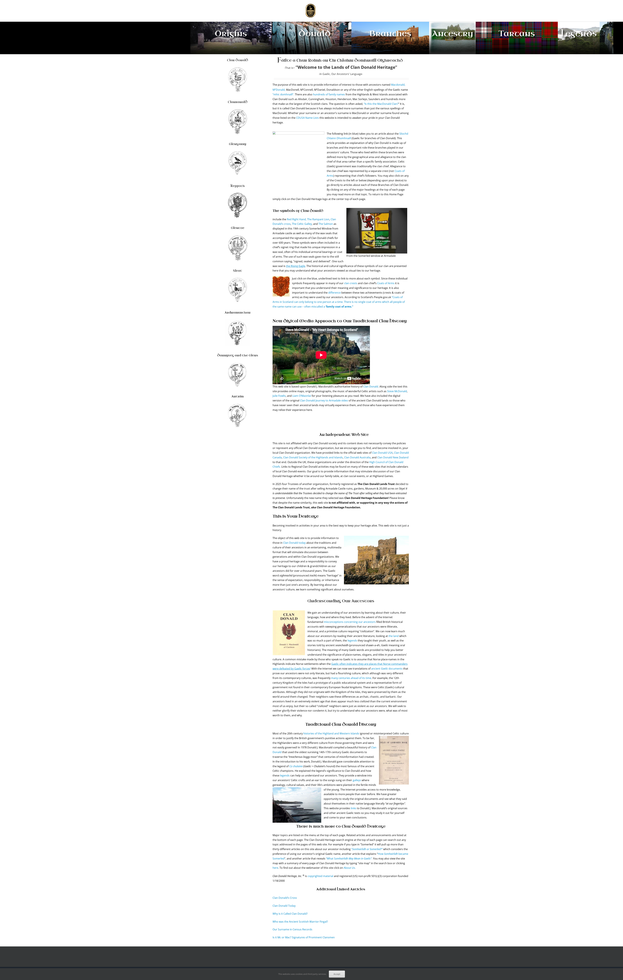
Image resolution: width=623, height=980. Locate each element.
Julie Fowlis (279, 396)
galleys (357, 780)
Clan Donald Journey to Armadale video (324, 400)
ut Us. (352, 868)
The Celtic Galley (302, 224)
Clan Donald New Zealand (393, 457)
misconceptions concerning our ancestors (350, 622)
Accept (337, 974)
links (353, 808)
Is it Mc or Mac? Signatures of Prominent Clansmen (304, 937)
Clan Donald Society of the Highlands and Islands (313, 457)
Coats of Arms (386, 283)
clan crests (351, 283)
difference (334, 292)
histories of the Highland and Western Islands (331, 733)
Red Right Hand (296, 219)
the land (394, 636)
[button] (371, 11)
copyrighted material (320, 876)
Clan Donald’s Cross (285, 898)
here (275, 868)
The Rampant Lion (318, 219)
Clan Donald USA (382, 452)
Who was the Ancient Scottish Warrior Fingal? (300, 921)
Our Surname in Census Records (292, 929)
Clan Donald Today (284, 905)
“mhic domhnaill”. (283, 94)
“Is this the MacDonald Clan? (380, 104)
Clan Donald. (371, 386)
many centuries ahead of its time (351, 678)
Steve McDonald (397, 391)
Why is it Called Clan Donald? (290, 913)
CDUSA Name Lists (307, 118)
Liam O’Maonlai (301, 396)
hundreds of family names (329, 94)
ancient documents (387, 668)
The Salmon (326, 224)
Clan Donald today (294, 542)
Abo (346, 868)
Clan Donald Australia (357, 457)
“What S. (349, 858)
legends (352, 640)
